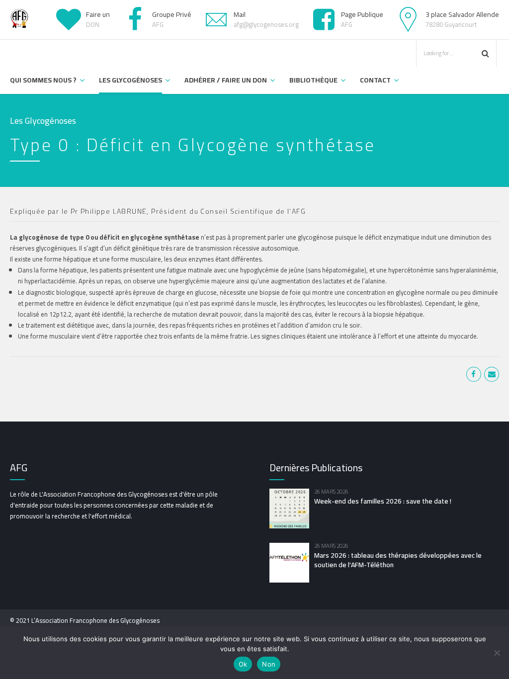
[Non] (497, 653)
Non (268, 664)
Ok (243, 664)
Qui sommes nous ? (43, 80)
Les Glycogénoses (130, 80)
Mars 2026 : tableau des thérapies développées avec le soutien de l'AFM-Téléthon (398, 560)
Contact (375, 80)
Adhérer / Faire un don (225, 80)
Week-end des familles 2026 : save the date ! (382, 501)
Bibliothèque (313, 80)
